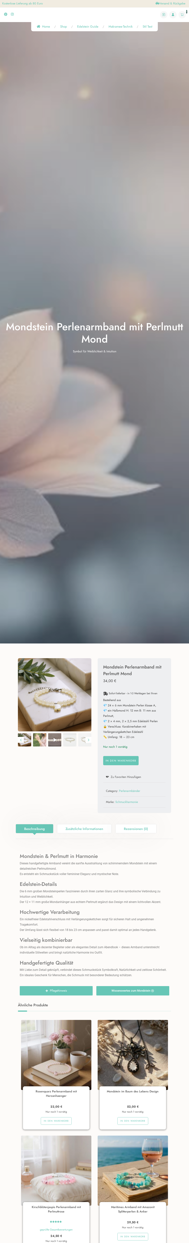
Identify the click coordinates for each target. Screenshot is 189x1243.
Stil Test (147, 26)
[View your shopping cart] (182, 14)
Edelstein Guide (87, 26)
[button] (24, 739)
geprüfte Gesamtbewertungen (56, 1229)
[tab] (34, 828)
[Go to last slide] (21, 740)
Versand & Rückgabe (172, 3)
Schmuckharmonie (126, 802)
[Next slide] (88, 740)
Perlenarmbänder (129, 791)
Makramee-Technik (121, 26)
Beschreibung (34, 828)
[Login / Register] (173, 14)
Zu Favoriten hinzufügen (125, 777)
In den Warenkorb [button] (56, 1121)
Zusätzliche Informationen (84, 828)
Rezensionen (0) (136, 828)
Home (46, 26)
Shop (63, 26)
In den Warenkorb (121, 760)
